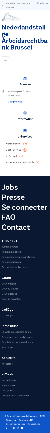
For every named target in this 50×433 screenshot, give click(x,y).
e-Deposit (7, 390)
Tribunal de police (11, 251)
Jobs (10, 187)
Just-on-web (9, 385)
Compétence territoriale (15, 395)
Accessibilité (34, 424)
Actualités (7, 363)
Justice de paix (10, 246)
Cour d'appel (9, 283)
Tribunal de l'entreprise (14, 267)
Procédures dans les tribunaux (18, 342)
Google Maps (15, 101)
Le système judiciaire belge (16, 332)
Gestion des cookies (15, 424)
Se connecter (24, 207)
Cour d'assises (9, 293)
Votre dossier (9, 380)
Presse (13, 197)
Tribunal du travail (11, 262)
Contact (16, 227)
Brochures (42, 3)
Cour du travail (10, 288)
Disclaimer (11, 420)
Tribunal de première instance (18, 257)
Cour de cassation (11, 299)
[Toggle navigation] (5, 59)
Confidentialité (26, 420)
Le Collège (7, 315)
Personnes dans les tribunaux (17, 337)
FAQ (9, 217)
